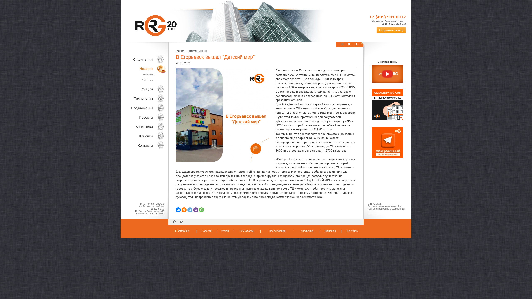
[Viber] (195, 209)
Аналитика (143, 126)
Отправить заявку (391, 30)
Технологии (143, 98)
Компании (148, 74)
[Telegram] (189, 209)
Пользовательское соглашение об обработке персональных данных (386, 212)
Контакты (143, 145)
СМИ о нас (147, 80)
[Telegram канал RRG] (387, 157)
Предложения (277, 231)
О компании (143, 59)
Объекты (143, 108)
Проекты (143, 117)
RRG (156, 25)
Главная (180, 51)
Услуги (143, 89)
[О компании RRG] (387, 74)
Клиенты (143, 136)
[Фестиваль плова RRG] (387, 119)
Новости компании (197, 51)
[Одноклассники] (184, 209)
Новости (144, 68)
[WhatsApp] (201, 209)
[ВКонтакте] (178, 209)
